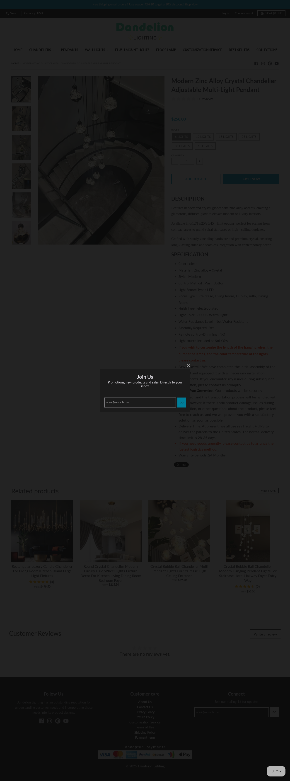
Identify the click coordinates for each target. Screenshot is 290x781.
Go (182, 402)
